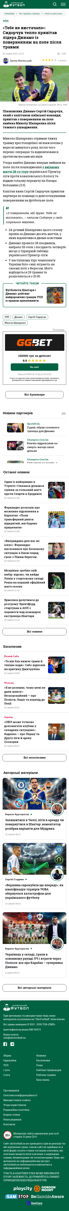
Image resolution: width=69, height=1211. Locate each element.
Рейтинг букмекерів (48, 1070)
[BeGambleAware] (47, 1197)
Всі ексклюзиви (35, 757)
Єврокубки (9, 1060)
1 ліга (6, 1070)
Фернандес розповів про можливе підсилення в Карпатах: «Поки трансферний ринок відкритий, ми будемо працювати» (22, 517)
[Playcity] (23, 1188)
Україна (8, 717)
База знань (42, 1079)
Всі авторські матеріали (34, 987)
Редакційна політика (16, 1109)
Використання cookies (17, 1100)
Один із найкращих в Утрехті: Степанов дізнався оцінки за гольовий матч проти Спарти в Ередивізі (24, 488)
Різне (39, 1065)
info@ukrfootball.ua (14, 1037)
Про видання (11, 1090)
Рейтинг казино (46, 1074)
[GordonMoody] (44, 1189)
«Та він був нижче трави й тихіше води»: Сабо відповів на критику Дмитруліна (24, 665)
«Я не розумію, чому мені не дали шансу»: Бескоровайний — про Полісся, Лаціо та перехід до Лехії (24, 695)
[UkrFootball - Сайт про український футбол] (13, 4)
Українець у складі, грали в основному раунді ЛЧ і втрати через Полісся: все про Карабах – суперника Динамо (34, 960)
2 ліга (6, 1074)
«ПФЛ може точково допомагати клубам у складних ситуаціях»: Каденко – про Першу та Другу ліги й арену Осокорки (21, 732)
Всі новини (34, 631)
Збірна (7, 1055)
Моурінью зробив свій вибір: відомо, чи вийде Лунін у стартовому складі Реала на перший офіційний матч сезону (24, 578)
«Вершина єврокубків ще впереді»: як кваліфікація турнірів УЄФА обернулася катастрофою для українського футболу (34, 891)
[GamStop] (17, 1196)
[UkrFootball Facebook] (5, 1044)
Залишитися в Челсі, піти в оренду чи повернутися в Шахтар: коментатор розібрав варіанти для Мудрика (34, 824)
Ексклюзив (43, 1060)
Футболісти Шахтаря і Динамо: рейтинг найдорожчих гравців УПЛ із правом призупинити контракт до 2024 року (24, 297)
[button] (54, 5)
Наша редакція (12, 1119)
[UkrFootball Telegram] (12, 1044)
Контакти (9, 1124)
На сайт (34, 367)
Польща (9, 682)
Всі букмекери (34, 394)
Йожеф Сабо (11, 656)
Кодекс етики (11, 1114)
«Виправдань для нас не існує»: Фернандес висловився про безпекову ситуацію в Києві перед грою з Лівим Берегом (24, 549)
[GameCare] (34, 1203)
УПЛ (5, 21)
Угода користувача (14, 1105)
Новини (41, 1055)
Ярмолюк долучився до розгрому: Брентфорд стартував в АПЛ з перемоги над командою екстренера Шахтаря (22, 608)
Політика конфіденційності (20, 1095)
